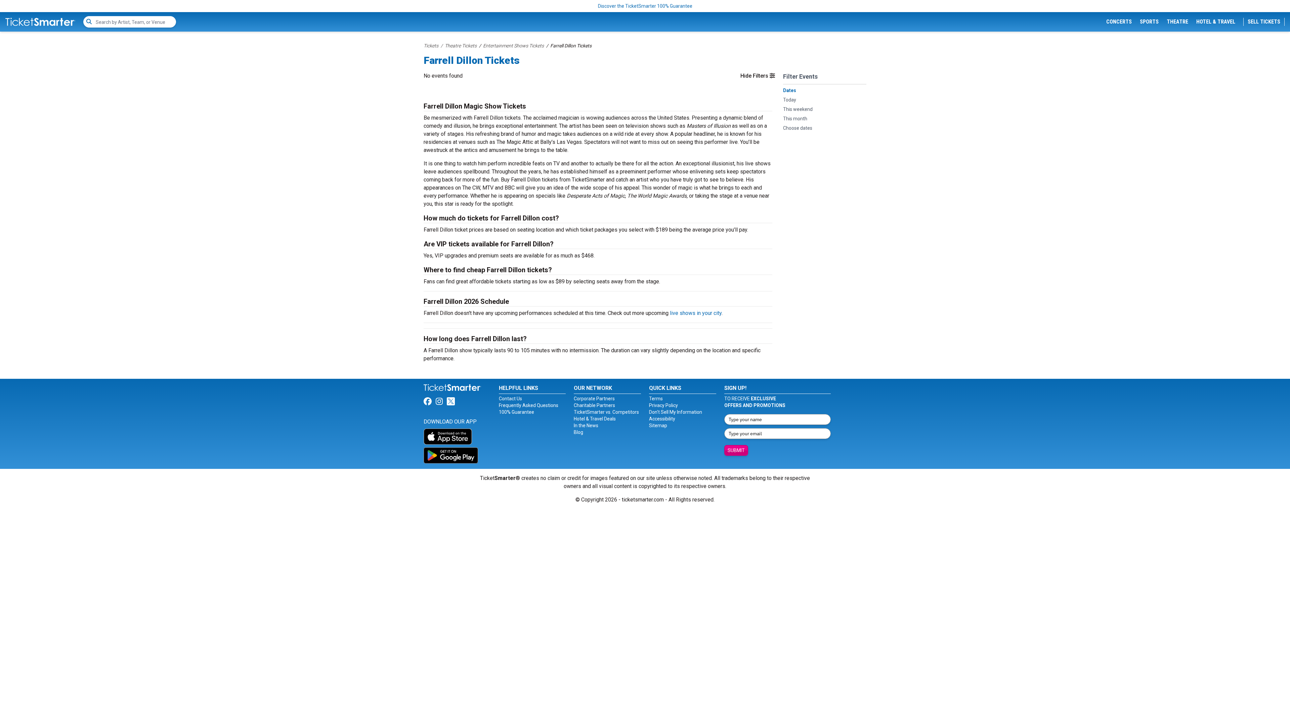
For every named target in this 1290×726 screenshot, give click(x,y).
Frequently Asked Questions (528, 405)
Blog (578, 432)
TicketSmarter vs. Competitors (606, 412)
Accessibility (662, 418)
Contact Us (510, 398)
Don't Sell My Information (675, 412)
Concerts (1119, 21)
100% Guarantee (516, 412)
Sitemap (658, 425)
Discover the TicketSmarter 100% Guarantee (645, 6)
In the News (586, 425)
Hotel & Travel (1215, 21)
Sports (1149, 21)
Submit (736, 450)
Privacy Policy (663, 405)
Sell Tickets (1264, 21)
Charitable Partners (594, 405)
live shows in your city (696, 313)
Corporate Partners (594, 398)
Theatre (1177, 21)
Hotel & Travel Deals (595, 418)
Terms (656, 398)
